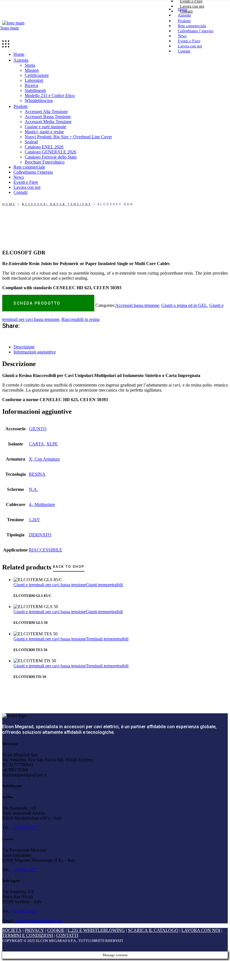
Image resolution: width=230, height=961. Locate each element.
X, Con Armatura (44, 459)
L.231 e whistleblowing (96, 930)
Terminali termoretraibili (107, 638)
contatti (67, 935)
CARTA (36, 444)
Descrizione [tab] (23, 346)
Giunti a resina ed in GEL (184, 305)
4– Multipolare (42, 504)
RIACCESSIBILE (45, 550)
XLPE (52, 444)
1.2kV (34, 519)
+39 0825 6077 (24, 827)
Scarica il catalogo (153, 930)
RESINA (37, 474)
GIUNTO (38, 428)
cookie (56, 930)
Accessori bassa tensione (137, 305)
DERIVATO (40, 534)
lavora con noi (200, 930)
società (12, 930)
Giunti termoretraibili (104, 584)
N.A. (33, 489)
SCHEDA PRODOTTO (37, 303)
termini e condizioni (27, 935)
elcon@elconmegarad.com (38, 920)
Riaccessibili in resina (80, 319)
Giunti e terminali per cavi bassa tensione (49, 584)
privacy (34, 930)
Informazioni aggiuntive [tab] (34, 352)
